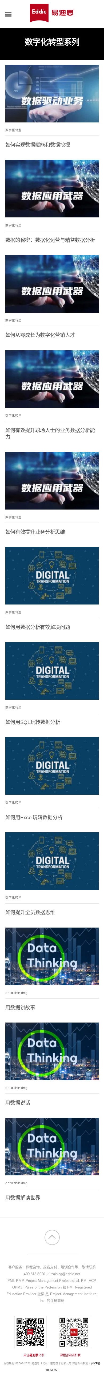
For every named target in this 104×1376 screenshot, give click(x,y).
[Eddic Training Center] (52, 19)
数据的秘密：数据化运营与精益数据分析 (50, 240)
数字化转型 (13, 130)
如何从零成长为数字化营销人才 (40, 335)
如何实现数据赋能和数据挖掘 (37, 145)
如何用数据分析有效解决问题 (37, 627)
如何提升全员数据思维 (30, 912)
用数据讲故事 (20, 1008)
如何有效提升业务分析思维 (35, 532)
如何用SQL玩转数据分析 (32, 722)
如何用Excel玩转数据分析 (34, 817)
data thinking (16, 993)
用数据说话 (17, 1103)
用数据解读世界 (22, 1198)
